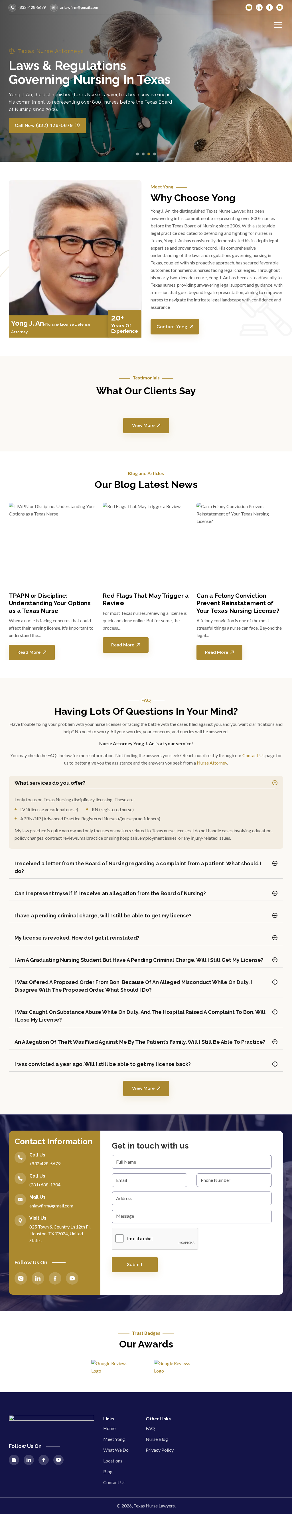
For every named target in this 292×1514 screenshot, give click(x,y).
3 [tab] (148, 154)
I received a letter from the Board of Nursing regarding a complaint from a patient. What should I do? (138, 867)
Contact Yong (172, 327)
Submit (135, 1265)
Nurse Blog (157, 1439)
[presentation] (155, 1239)
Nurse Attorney (212, 762)
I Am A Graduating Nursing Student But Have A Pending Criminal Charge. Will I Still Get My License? (139, 960)
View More (143, 425)
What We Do (116, 1450)
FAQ (150, 1428)
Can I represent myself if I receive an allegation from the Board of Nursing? (110, 893)
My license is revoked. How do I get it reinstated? (77, 938)
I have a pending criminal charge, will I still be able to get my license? (103, 916)
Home (109, 1428)
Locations (112, 1460)
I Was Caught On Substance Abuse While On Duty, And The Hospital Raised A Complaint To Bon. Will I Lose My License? (140, 1016)
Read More (28, 652)
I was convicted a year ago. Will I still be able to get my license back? (103, 1064)
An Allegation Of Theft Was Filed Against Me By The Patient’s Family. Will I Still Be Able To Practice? (140, 1042)
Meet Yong (114, 1439)
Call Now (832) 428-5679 (44, 125)
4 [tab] (154, 154)
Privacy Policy (160, 1450)
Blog (108, 1471)
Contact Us (253, 755)
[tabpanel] (52, 581)
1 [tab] (137, 154)
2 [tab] (143, 154)
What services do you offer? (50, 783)
